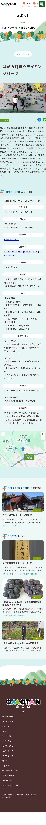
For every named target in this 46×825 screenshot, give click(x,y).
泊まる (18, 525)
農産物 (26, 574)
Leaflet (43, 466)
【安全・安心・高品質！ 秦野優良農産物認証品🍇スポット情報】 (22, 603)
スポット (14, 27)
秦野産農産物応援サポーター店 (17, 562)
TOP (4, 27)
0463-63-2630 (11, 239)
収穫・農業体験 (10, 615)
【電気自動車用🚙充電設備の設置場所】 (21, 643)
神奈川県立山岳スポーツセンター (18, 514)
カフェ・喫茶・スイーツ (13, 574)
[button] (23, 449)
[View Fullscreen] (3, 434)
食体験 (34, 574)
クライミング (23, 54)
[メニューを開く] (42, 4)
